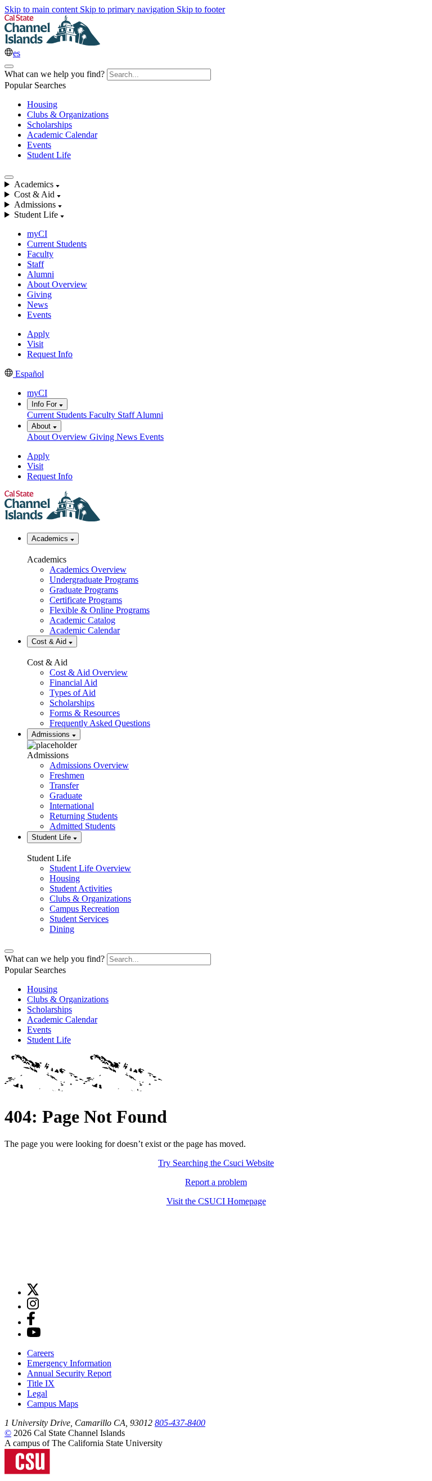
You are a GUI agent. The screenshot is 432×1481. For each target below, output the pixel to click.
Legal (37, 1393)
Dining (62, 929)
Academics (51, 538)
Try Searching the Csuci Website (216, 1163)
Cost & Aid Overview (89, 672)
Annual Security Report (69, 1373)
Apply (38, 334)
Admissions (52, 734)
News (37, 304)
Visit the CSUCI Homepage (216, 1201)
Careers (40, 1353)
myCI (37, 233)
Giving (39, 294)
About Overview (57, 284)
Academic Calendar (62, 134)
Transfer (64, 785)
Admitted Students (82, 826)
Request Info (50, 354)
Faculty (40, 254)
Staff (35, 264)
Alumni (40, 274)
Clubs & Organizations (68, 114)
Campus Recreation (84, 908)
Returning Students (84, 816)
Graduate (66, 795)
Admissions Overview (89, 765)
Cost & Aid (50, 641)
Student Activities (81, 888)
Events (39, 145)
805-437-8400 (180, 1423)
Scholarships (49, 124)
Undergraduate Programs (94, 579)
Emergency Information (69, 1363)
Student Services (79, 919)
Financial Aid (73, 682)
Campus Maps (52, 1403)
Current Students (57, 244)
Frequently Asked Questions (100, 723)
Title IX (41, 1383)
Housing (42, 104)
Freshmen (67, 775)
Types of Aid (73, 692)
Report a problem (216, 1182)
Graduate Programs (84, 590)
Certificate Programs (86, 600)
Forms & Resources (85, 713)
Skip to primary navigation (128, 9)
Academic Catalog (82, 620)
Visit (35, 344)
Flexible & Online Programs (100, 610)
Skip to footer (201, 9)
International (72, 806)
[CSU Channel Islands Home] (52, 42)
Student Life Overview (90, 868)
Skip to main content (42, 9)
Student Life (49, 155)
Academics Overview (88, 569)
